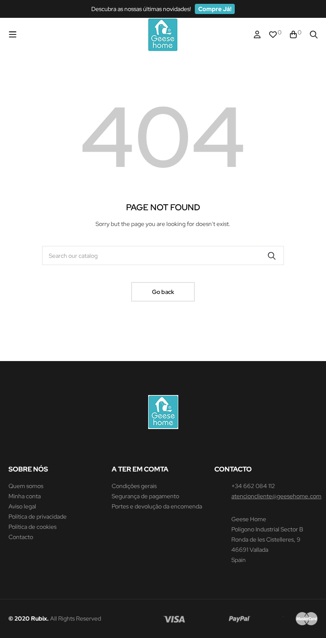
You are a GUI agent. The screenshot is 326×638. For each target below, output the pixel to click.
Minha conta (24, 496)
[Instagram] (163, 448)
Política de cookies (32, 527)
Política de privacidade (37, 516)
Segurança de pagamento (145, 496)
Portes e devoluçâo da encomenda (157, 506)
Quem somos (25, 486)
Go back (163, 292)
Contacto (20, 537)
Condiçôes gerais (134, 486)
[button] (215, 9)
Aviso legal (22, 506)
